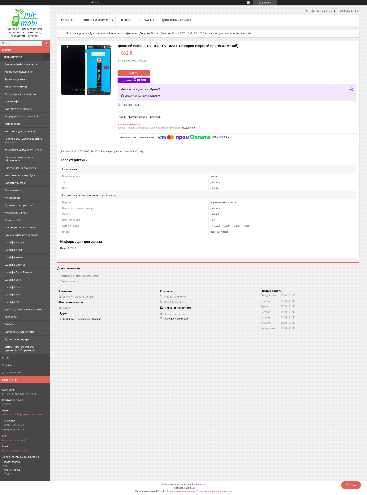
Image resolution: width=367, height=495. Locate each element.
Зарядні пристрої (15, 182)
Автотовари (12, 123)
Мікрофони (11, 317)
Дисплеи (131, 33)
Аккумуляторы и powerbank (21, 116)
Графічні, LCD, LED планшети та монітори (23, 140)
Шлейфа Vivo (12, 294)
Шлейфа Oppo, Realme (18, 272)
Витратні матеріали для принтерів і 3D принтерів (20, 348)
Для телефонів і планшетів (21, 64)
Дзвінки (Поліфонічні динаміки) (23, 309)
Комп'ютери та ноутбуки (20, 175)
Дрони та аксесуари (17, 339)
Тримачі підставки (16, 79)
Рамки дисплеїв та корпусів (21, 235)
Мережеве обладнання (19, 71)
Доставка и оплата (13, 372)
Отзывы (7, 365)
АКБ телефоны (13, 101)
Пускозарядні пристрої (18, 205)
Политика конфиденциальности (78, 275)
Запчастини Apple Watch (20, 331)
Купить (133, 72)
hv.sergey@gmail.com (15, 450)
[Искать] (46, 43)
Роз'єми (9, 324)
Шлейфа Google (14, 242)
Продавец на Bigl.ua (184, 488)
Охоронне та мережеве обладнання (19, 158)
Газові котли (12, 190)
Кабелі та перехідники (18, 109)
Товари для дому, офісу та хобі (23, 149)
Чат (354, 485)
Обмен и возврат (69, 281)
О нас (5, 357)
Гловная (67, 20)
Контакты (146, 20)
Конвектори (12, 197)
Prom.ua (200, 484)
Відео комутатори (16, 86)
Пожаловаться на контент (181, 491)
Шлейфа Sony (13, 279)
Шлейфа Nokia (13, 257)
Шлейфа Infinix (14, 250)
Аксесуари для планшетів (20, 94)
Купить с (127, 80)
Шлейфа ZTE (12, 302)
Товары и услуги (12, 56)
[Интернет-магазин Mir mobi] (25, 17)
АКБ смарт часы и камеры (20, 227)
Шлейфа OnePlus (15, 264)
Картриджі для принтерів (20, 131)
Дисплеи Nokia (149, 33)
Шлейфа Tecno (14, 287)
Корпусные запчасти (17, 212)
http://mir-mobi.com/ (14, 440)
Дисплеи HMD (13, 220)
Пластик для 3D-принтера (20, 168)
